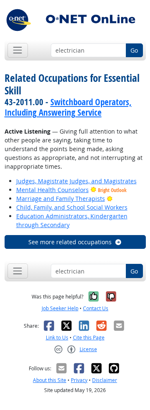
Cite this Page (89, 337)
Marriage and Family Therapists (60, 198)
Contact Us (95, 308)
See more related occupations (70, 242)
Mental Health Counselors (52, 190)
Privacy (79, 380)
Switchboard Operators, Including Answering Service (68, 107)
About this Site (49, 380)
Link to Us (57, 337)
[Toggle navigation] (18, 50)
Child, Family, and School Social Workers (72, 207)
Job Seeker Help (60, 308)
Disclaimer (104, 380)
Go (134, 50)
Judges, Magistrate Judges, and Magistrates (76, 181)
